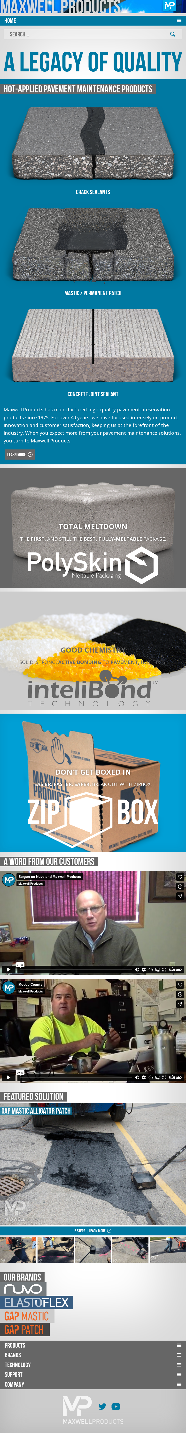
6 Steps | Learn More (90, 1230)
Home (10, 20)
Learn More (16, 454)
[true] (172, 34)
